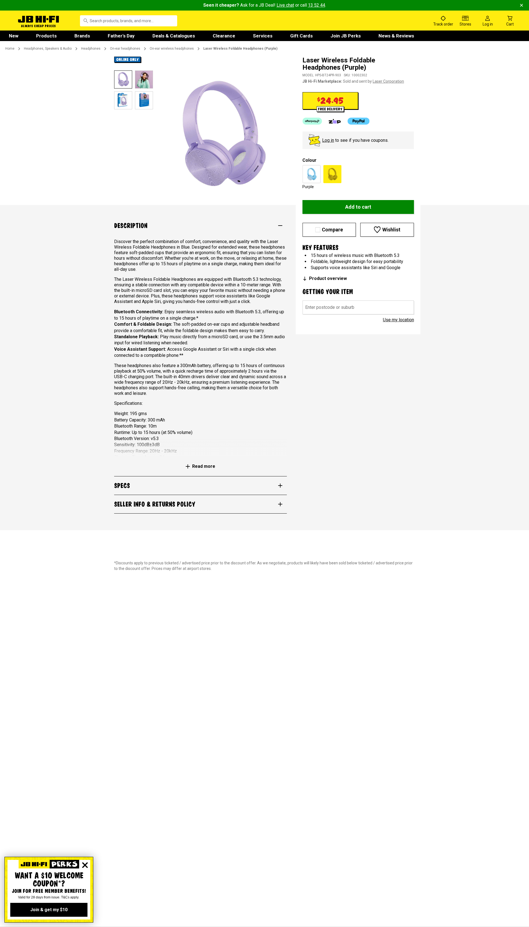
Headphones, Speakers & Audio (48, 48)
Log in (328, 140)
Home (9, 48)
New (13, 36)
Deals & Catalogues (173, 36)
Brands (82, 36)
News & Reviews (396, 36)
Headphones (91, 48)
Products (46, 36)
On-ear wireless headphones (172, 48)
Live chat (285, 5)
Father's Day (121, 36)
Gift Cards (301, 36)
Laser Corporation (388, 81)
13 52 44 (316, 5)
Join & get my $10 (48, 909)
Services (262, 36)
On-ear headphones (125, 48)
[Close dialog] (85, 865)
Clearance (224, 36)
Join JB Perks (345, 36)
